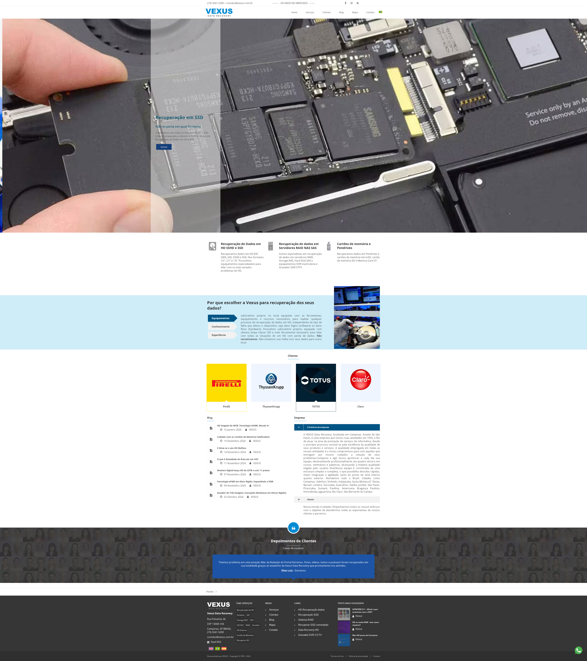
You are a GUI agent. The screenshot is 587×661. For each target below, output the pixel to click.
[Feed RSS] (358, 3)
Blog (341, 12)
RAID (248, 625)
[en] (210, 649)
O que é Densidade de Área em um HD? (237, 459)
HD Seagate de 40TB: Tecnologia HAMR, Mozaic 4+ (243, 425)
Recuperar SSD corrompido (313, 625)
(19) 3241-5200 (215, 3)
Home (294, 12)
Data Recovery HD (308, 630)
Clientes (327, 12)
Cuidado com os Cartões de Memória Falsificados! (243, 436)
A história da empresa (318, 427)
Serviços (310, 12)
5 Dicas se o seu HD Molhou (231, 448)
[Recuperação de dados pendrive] (328, 246)
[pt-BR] (217, 649)
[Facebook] (345, 3)
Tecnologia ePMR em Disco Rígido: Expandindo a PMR (245, 481)
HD (248, 615)
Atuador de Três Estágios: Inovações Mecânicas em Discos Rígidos (251, 492)
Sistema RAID (306, 620)
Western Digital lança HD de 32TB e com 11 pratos (243, 470)
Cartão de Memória (245, 635)
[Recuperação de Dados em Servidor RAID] (270, 246)
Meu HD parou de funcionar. (365, 635)
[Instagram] (352, 3)
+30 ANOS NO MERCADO (294, 3)
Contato (370, 12)
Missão (310, 499)
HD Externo (242, 630)
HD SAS (240, 625)
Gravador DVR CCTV (310, 635)
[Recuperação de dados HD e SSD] (212, 246)
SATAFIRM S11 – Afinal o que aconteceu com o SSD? (365, 610)
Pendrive (240, 615)
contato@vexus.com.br (239, 3)
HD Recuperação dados (311, 609)
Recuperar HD (243, 640)
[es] (223, 649)
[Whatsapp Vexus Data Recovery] (578, 650)
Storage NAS (242, 620)
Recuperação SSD (308, 614)
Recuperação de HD (245, 610)
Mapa (355, 12)
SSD (252, 620)
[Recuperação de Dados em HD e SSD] (218, 608)
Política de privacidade (358, 656)
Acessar (161, 146)
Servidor (255, 625)
